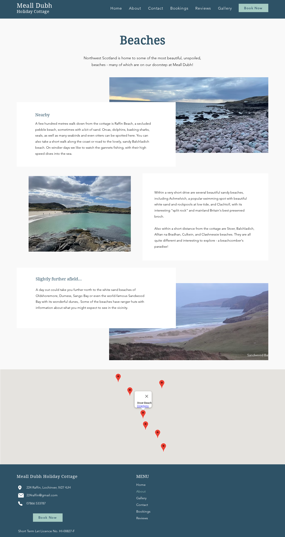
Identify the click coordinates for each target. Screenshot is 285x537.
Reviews (142, 518)
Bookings (143, 511)
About (141, 491)
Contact (142, 505)
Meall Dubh (34, 5)
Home (141, 485)
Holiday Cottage (33, 11)
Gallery (141, 498)
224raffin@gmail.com (42, 495)
